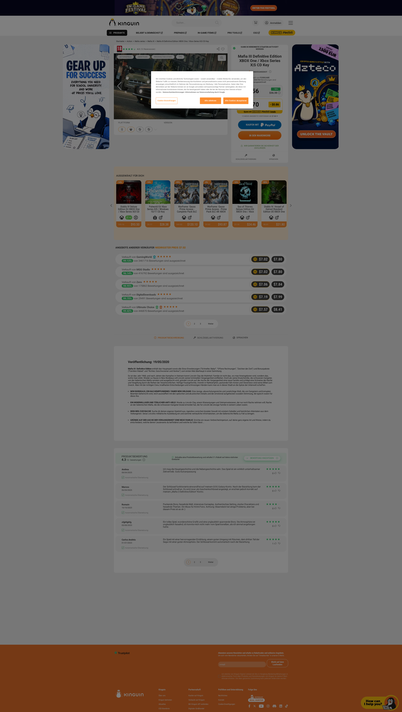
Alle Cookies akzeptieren (236, 100)
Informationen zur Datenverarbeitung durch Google (205, 92)
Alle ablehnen (210, 100)
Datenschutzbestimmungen (173, 92)
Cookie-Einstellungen (167, 100)
